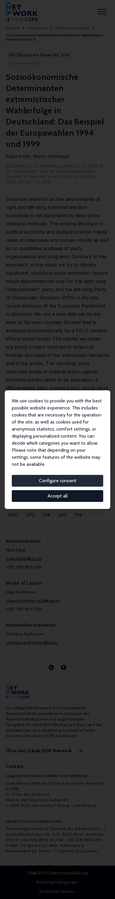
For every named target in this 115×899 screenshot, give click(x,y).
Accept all (57, 496)
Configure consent (57, 480)
